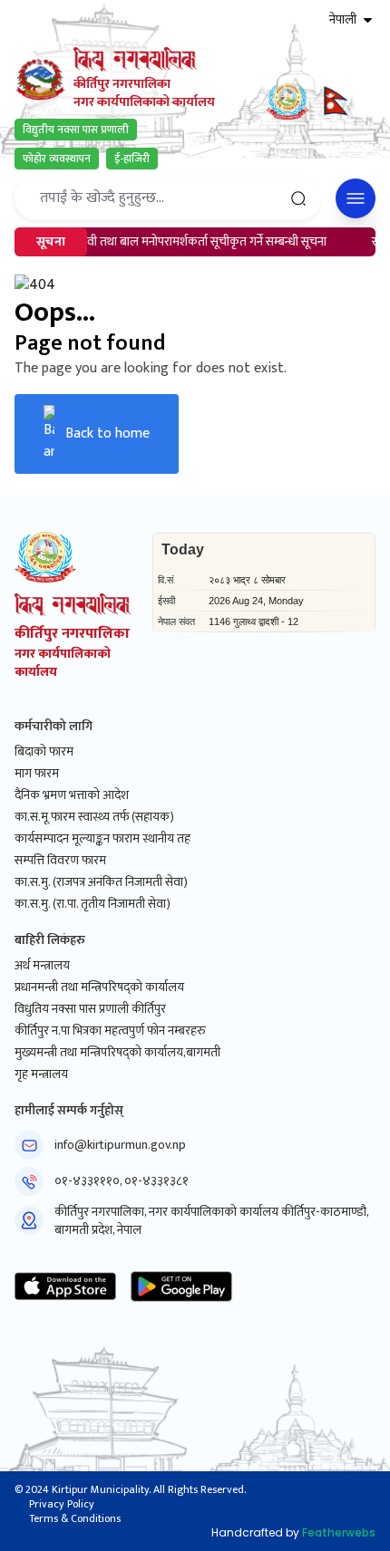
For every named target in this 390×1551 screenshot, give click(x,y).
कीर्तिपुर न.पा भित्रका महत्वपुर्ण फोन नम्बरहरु (110, 1031)
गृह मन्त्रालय (41, 1074)
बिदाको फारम (44, 752)
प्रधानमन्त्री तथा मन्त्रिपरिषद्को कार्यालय (99, 987)
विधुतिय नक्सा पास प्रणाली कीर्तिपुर (90, 1009)
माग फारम (37, 774)
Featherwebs (338, 1532)
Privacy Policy (61, 1504)
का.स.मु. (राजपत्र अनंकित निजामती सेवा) (101, 882)
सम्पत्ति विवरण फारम (60, 861)
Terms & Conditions (75, 1518)
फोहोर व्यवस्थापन (57, 158)
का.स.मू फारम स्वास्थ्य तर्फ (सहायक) (94, 817)
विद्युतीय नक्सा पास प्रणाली (76, 129)
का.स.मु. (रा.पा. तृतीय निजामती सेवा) (93, 904)
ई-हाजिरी (132, 158)
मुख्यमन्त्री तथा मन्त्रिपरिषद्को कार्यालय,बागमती (117, 1053)
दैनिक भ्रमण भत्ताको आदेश (72, 795)
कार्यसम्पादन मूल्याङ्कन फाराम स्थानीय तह (102, 839)
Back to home (107, 433)
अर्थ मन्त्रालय (42, 966)
